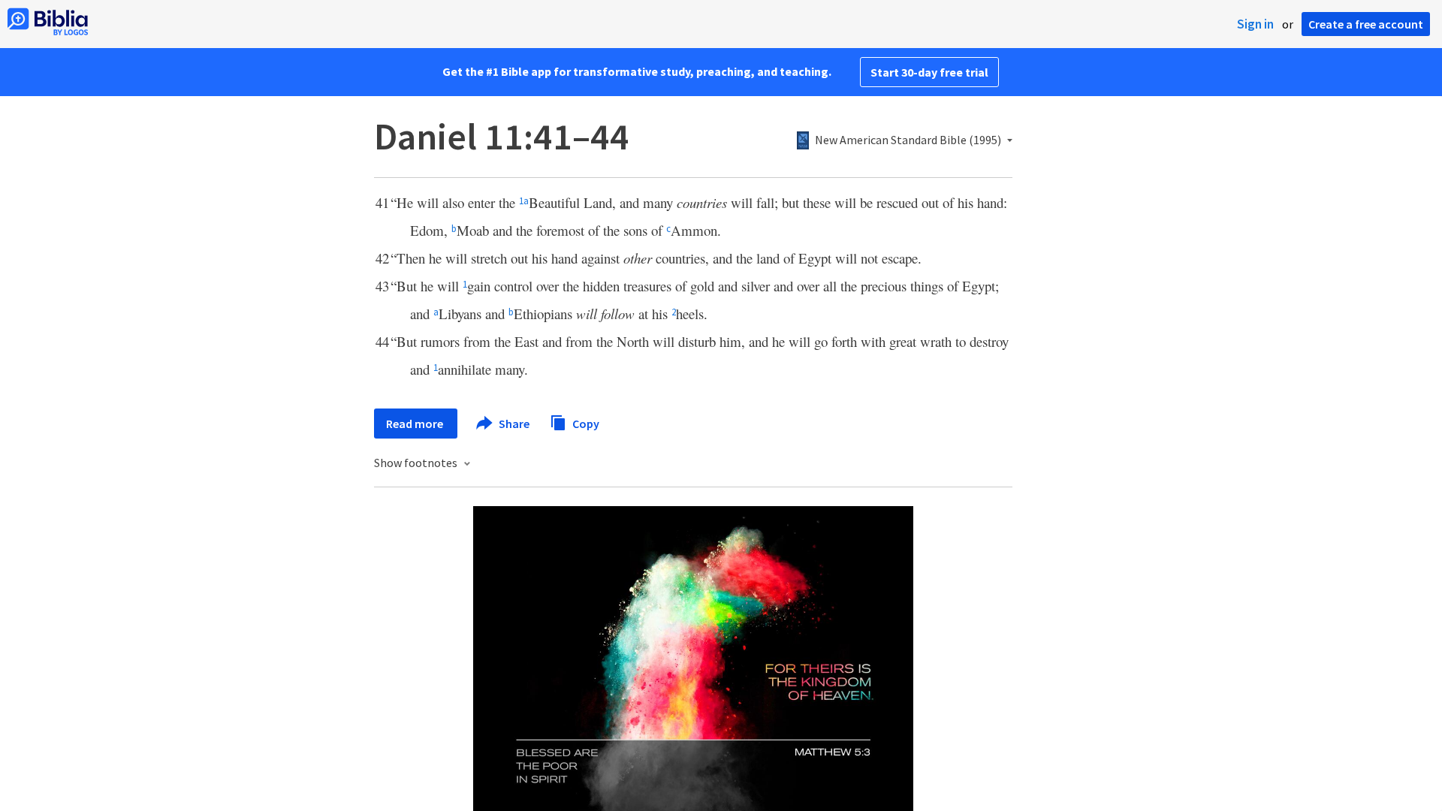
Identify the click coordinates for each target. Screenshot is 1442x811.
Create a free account (1365, 24)
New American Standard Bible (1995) (908, 140)
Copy (584, 423)
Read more (415, 423)
